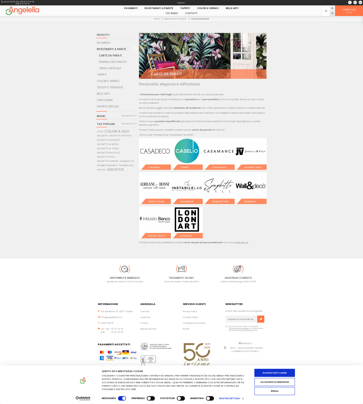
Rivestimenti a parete (111, 49)
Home (157, 18)
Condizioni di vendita (194, 323)
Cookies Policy (190, 317)
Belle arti (103, 94)
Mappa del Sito (148, 328)
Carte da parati (110, 55)
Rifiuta (274, 391)
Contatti (145, 311)
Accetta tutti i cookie (275, 372)
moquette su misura (107, 161)
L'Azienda (145, 317)
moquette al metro (108, 144)
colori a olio (117, 131)
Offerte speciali (108, 106)
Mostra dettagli (229, 398)
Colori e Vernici (108, 81)
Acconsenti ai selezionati (274, 382)
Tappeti (102, 75)
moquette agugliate (108, 140)
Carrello (348, 11)
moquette (102, 135)
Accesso (334, 8)
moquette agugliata (121, 135)
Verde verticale (110, 68)
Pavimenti (103, 43)
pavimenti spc (126, 165)
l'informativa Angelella (239, 328)
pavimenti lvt (127, 161)
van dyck (115, 170)
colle (100, 131)
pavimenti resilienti (107, 165)
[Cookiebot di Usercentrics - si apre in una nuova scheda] (83, 398)
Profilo (186, 328)
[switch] (151, 398)
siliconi (101, 169)
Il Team (144, 323)
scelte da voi (241, 242)
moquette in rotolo (108, 152)
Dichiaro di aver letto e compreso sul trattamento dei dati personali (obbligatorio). (246, 328)
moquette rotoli (106, 157)
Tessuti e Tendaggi (110, 87)
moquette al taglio (108, 148)
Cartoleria (105, 100)
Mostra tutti (128, 115)
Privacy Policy (190, 311)
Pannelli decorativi (113, 62)
